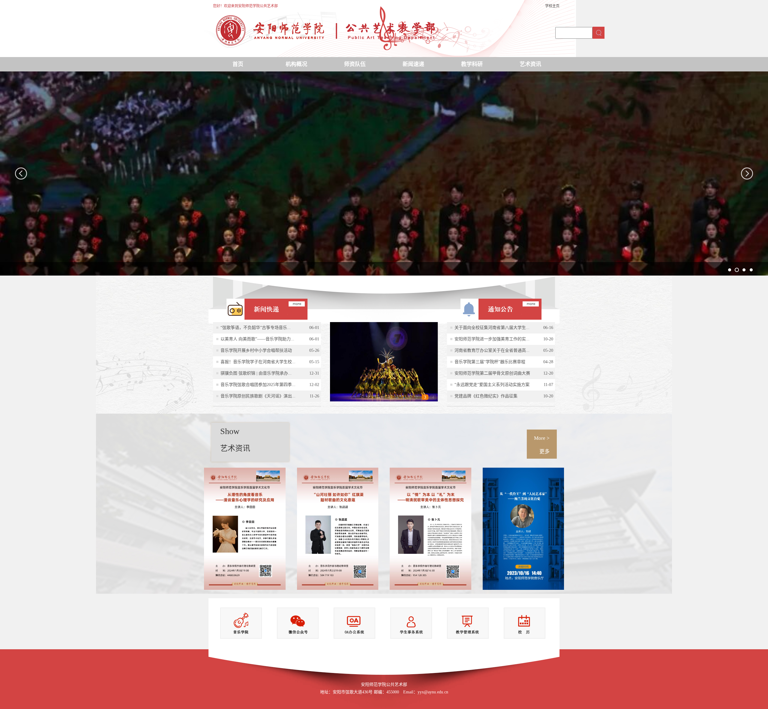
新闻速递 (413, 64)
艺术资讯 (530, 64)
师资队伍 (355, 64)
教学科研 (472, 64)
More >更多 (542, 444)
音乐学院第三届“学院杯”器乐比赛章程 (489, 362)
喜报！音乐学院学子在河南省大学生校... (258, 362)
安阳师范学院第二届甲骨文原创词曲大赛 (492, 373)
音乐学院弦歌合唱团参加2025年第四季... (258, 384)
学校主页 (552, 6)
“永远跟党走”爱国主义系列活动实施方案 (492, 384)
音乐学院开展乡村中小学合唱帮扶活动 (256, 350)
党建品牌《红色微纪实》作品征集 (486, 396)
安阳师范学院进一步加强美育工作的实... (492, 339)
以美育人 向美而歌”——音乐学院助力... (257, 339)
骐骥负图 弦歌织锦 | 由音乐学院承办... (256, 373)
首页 (237, 64)
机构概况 (296, 64)
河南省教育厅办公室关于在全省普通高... (492, 350)
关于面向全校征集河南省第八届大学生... (492, 327)
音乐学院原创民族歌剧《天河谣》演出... (258, 396)
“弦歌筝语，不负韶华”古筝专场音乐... (255, 327)
